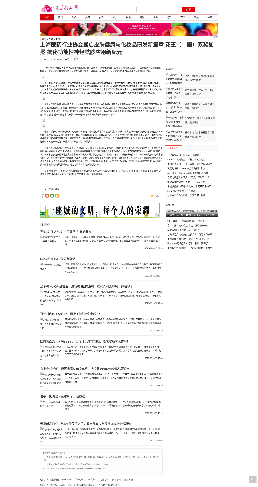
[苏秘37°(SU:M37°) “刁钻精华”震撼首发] (51, 242)
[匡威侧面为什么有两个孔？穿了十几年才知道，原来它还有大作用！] (51, 352)
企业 (155, 17)
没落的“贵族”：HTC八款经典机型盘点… (187, 168)
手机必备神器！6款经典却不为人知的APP (188, 239)
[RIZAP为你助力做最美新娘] (51, 270)
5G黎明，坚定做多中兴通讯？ (182, 191)
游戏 (169, 17)
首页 (46, 17)
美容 (87, 17)
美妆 (74, 17)
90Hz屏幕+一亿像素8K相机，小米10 (185, 221)
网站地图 (116, 479)
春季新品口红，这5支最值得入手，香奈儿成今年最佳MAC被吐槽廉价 (86, 423)
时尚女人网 (47, 39)
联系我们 (92, 479)
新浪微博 (47, 196)
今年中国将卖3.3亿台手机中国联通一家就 (187, 225)
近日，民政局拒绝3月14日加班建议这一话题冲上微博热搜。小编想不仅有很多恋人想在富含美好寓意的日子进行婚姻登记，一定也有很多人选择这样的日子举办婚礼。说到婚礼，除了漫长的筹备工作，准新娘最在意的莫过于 (113, 268)
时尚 (142, 17)
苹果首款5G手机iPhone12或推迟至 (184, 230)
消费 (196, 17)
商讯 (182, 17)
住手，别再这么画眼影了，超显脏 (62, 396)
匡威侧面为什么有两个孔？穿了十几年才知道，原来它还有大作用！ (85, 341)
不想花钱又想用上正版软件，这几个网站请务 (189, 164)
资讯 (60, 17)
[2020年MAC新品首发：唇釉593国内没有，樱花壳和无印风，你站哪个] (51, 297)
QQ (205, 59)
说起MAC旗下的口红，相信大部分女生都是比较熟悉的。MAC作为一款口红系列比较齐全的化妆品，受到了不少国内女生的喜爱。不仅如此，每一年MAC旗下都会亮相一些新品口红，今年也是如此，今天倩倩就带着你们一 (113, 296)
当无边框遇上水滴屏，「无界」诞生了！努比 (189, 177)
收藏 (214, 59)
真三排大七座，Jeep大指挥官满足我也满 (187, 173)
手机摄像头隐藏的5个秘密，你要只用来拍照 (189, 186)
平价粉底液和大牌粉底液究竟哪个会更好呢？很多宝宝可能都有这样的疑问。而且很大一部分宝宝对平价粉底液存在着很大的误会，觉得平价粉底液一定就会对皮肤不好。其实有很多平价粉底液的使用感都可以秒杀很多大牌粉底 (113, 323)
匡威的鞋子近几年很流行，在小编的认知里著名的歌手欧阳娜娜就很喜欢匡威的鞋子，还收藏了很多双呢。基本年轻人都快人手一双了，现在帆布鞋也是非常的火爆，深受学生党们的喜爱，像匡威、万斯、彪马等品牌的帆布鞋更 (113, 350)
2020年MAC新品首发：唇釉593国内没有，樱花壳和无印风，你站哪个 (86, 286)
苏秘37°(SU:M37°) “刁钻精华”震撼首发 (66, 231)
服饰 (101, 17)
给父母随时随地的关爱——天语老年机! (186, 182)
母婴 (114, 17)
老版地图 (104, 479)
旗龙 (57, 189)
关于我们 (80, 479)
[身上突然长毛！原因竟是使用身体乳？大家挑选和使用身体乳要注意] (51, 379)
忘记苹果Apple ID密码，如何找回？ (185, 155)
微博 (187, 59)
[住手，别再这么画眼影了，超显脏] (51, 407)
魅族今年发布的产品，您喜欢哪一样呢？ (187, 195)
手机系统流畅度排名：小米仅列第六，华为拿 (189, 248)
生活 (128, 17)
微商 (210, 17)
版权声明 (128, 479)
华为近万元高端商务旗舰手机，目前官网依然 (189, 234)
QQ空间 (57, 196)
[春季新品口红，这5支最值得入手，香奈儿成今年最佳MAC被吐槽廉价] (51, 434)
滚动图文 (170, 69)
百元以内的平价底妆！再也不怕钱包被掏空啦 (70, 314)
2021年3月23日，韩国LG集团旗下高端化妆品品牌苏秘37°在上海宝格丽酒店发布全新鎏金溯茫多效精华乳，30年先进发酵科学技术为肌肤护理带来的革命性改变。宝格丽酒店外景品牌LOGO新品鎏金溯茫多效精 (113, 241)
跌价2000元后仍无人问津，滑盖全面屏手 (187, 243)
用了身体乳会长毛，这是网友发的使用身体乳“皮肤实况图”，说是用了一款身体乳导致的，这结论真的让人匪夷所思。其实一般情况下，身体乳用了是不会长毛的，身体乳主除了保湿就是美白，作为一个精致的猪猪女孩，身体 (113, 378)
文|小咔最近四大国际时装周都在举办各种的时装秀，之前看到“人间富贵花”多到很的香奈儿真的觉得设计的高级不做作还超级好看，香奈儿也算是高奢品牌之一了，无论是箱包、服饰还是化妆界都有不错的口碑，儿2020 (113, 433)
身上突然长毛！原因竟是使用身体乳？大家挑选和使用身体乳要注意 (85, 369)
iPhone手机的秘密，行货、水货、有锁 (186, 159)
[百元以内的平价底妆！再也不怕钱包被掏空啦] (51, 325)
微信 (196, 59)
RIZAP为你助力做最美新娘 (58, 259)
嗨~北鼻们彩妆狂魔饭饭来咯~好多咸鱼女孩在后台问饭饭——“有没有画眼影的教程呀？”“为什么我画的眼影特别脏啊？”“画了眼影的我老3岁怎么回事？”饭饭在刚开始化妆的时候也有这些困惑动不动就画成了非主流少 (113, 405)
